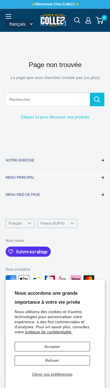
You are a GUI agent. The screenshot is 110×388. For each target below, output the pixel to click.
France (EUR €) (53, 223)
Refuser (52, 360)
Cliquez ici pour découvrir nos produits (55, 117)
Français (15, 223)
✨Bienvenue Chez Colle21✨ (55, 4)
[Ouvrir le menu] (8, 16)
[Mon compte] (88, 20)
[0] (99, 20)
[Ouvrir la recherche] (77, 20)
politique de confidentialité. (48, 332)
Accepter (52, 346)
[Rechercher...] (97, 99)
